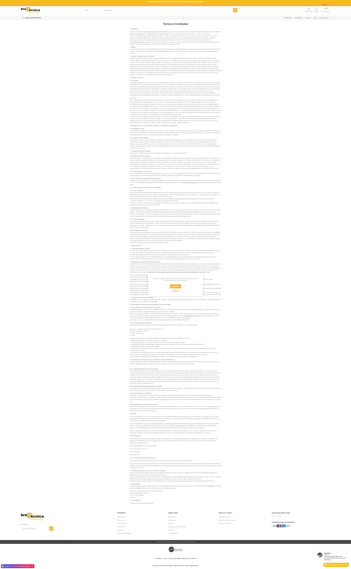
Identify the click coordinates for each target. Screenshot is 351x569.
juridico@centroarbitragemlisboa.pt (144, 457)
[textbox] (167, 10)
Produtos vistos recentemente (177, 527)
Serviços (119, 530)
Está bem (175, 286)
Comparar (316, 11)
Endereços (171, 523)
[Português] (324, 4)
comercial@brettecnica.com (190, 182)
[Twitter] (273, 516)
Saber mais (175, 291)
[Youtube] (280, 516)
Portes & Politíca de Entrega (227, 520)
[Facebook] (276, 516)
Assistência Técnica (225, 517)
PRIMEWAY (170, 565)
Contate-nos (121, 520)
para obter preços (174, 1)
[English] (327, 4)
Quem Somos (121, 527)
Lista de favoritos (173, 533)
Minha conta (308, 11)
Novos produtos (122, 523)
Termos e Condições (225, 523)
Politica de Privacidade (124, 533)
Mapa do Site (121, 517)
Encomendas (172, 520)
